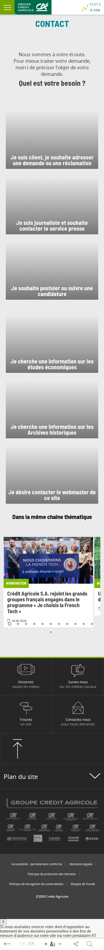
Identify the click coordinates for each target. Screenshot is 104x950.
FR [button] (23, 943)
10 (83, 624)
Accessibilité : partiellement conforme (36, 864)
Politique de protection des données (52, 874)
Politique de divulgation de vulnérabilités (36, 884)
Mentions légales (81, 864)
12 (50, 632)
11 (92, 624)
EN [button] (31, 943)
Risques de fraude (83, 884)
